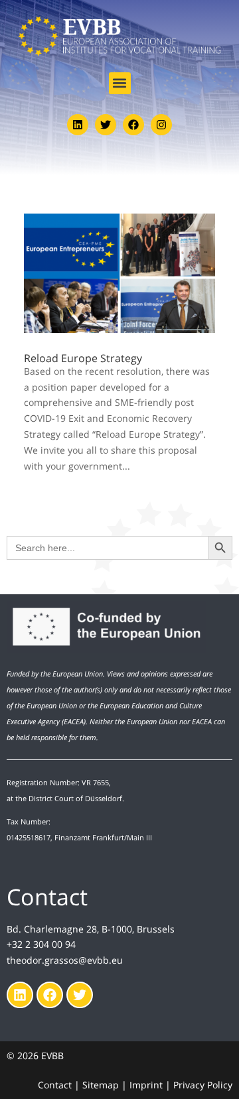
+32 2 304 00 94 (41, 944)
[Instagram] (161, 124)
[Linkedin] (77, 124)
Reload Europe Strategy (83, 358)
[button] (120, 83)
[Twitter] (105, 124)
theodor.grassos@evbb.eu (65, 960)
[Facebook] (133, 124)
